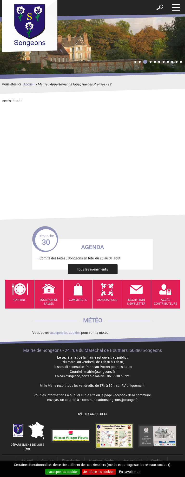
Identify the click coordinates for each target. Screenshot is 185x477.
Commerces (78, 300)
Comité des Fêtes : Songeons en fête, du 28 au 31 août (80, 258)
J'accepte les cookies (62, 471)
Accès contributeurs (165, 302)
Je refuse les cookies (98, 471)
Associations (107, 300)
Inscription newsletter (136, 302)
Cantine (19, 300)
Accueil (28, 84)
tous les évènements (92, 269)
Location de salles (49, 302)
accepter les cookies (65, 332)
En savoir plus (129, 471)
